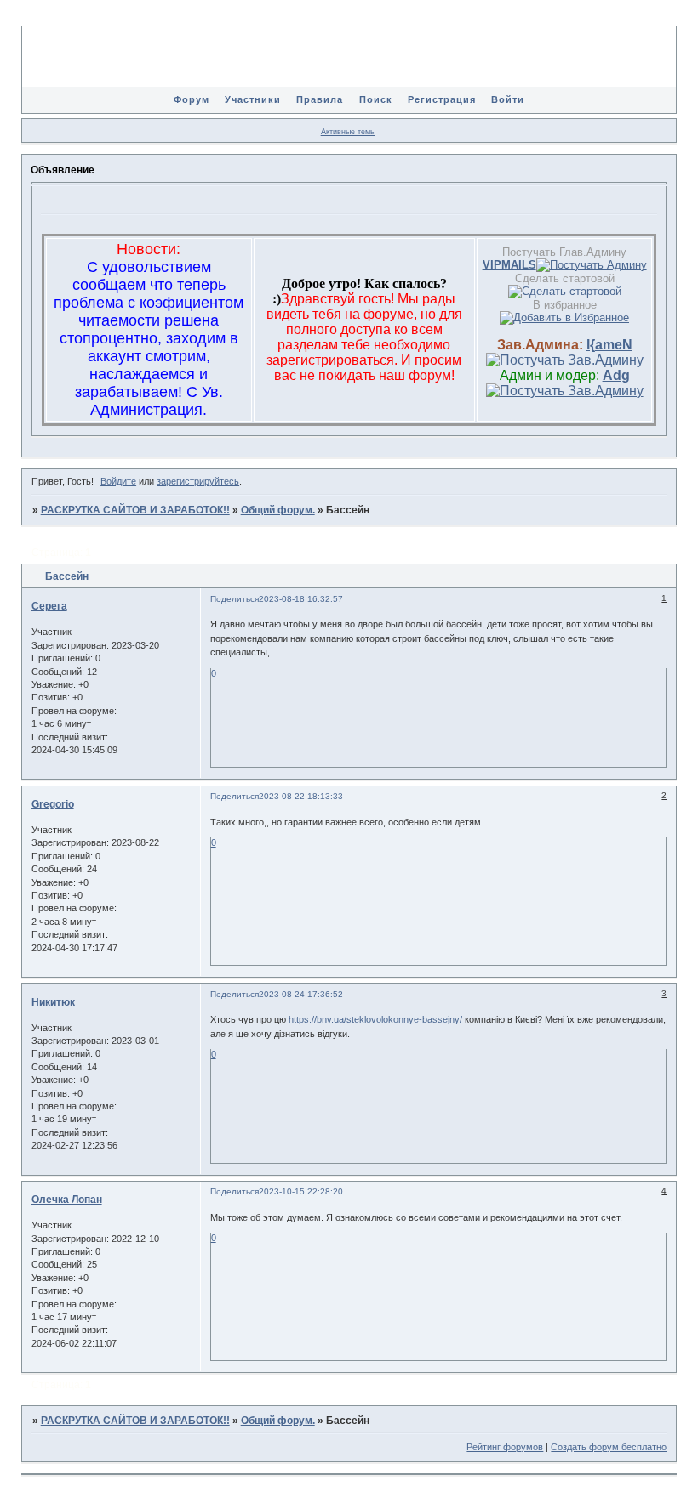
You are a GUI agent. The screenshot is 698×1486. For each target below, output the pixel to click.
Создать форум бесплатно (609, 1447)
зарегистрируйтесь (198, 481)
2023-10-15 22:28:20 (301, 1191)
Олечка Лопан (66, 1199)
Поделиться (234, 599)
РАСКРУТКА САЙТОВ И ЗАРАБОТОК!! (135, 510)
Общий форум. (278, 510)
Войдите (118, 481)
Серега (49, 606)
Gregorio (52, 804)
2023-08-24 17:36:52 (301, 994)
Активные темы (348, 132)
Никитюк (53, 1002)
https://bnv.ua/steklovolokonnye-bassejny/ (375, 1019)
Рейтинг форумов (504, 1447)
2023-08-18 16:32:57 (301, 599)
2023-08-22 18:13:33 (301, 796)
